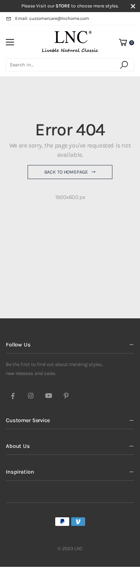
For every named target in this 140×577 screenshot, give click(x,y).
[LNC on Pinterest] (66, 396)
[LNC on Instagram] (31, 396)
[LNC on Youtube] (49, 396)
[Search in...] (125, 65)
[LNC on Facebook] (13, 396)
